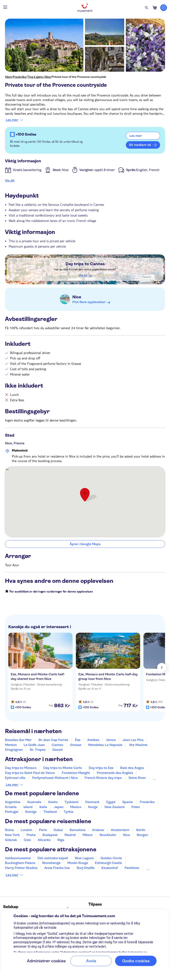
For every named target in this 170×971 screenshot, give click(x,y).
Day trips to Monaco (20, 768)
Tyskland (71, 802)
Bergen (142, 835)
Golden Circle (111, 858)
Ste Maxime (138, 745)
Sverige (31, 812)
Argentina (12, 802)
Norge (93, 807)
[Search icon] (146, 7)
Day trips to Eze (101, 768)
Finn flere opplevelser (89, 302)
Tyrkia (68, 812)
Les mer (12, 120)
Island (28, 807)
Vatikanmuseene (18, 858)
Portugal (11, 812)
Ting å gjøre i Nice (39, 76)
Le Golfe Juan (34, 745)
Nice (76, 297)
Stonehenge (51, 863)
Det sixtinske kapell (53, 858)
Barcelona (77, 830)
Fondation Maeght (76, 773)
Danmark (92, 802)
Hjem (8, 76)
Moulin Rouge (77, 863)
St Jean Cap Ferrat (53, 740)
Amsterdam (120, 830)
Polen (135, 807)
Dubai (58, 830)
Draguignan (14, 750)
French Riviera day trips (103, 778)
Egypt (110, 802)
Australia (34, 802)
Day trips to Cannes (85, 263)
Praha (31, 835)
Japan (58, 807)
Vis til (83, 275)
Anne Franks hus (57, 868)
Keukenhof (109, 868)
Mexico (75, 807)
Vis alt (10, 180)
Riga (60, 840)
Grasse (75, 745)
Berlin (140, 830)
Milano (88, 835)
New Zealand (114, 807)
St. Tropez (37, 750)
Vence (111, 740)
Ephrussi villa (15, 778)
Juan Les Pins (133, 740)
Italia (43, 807)
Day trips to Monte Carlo (62, 768)
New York (12, 835)
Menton (11, 745)
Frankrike (19, 76)
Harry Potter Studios (21, 868)
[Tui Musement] (85, 8)
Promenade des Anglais (115, 773)
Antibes (93, 740)
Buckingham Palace (20, 863)
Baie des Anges (132, 768)
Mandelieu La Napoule (105, 745)
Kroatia (11, 807)
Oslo (27, 840)
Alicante (44, 840)
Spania (127, 802)
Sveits (53, 802)
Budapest (50, 835)
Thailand (50, 812)
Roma (9, 830)
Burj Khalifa (86, 868)
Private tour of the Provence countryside (79, 76)
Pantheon (132, 868)
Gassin (57, 750)
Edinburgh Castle (108, 863)
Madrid (70, 835)
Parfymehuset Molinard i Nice (55, 778)
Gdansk (11, 840)
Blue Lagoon (84, 858)
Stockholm (108, 835)
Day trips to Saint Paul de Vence (30, 773)
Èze (77, 740)
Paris (43, 830)
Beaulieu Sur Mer (18, 740)
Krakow (98, 830)
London (26, 830)
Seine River (137, 778)
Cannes (57, 745)
